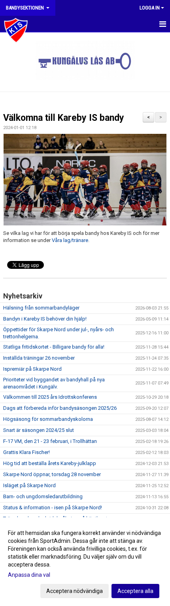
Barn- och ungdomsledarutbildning (43, 496)
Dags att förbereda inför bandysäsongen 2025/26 (60, 408)
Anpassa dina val (29, 575)
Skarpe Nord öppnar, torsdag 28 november (52, 474)
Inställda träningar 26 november (39, 358)
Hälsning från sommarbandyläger (41, 308)
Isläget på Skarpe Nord (29, 485)
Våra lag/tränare (70, 240)
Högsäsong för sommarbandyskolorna (48, 419)
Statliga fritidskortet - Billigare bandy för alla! (53, 347)
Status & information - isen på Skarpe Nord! (52, 507)
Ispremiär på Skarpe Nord (32, 369)
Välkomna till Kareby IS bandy (63, 118)
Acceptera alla (135, 591)
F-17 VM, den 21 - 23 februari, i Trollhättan (50, 441)
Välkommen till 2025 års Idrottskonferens (50, 397)
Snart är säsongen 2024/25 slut (38, 430)
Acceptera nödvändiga (74, 591)
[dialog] (85, 561)
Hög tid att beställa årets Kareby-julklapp (49, 463)
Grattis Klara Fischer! (26, 452)
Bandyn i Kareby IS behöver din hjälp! (45, 319)
